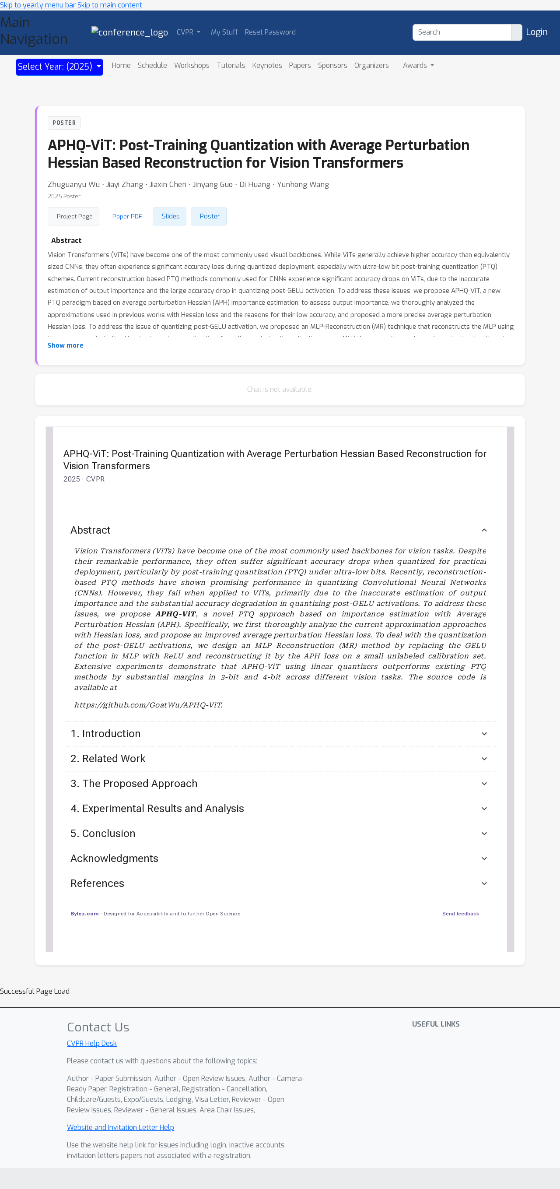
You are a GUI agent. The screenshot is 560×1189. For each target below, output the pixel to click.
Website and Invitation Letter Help (120, 1127)
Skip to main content (109, 5)
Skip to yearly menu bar (38, 5)
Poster (210, 216)
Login (537, 32)
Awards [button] (416, 65)
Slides (171, 216)
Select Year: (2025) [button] (56, 66)
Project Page (75, 216)
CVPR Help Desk (92, 1043)
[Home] (129, 32)
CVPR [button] (186, 32)
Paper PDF (127, 216)
